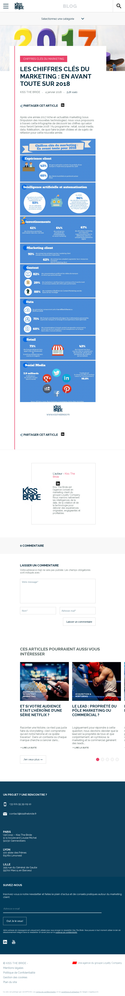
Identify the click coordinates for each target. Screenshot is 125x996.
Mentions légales (13, 967)
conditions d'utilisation (70, 992)
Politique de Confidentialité (19, 972)
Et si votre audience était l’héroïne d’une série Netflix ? (41, 710)
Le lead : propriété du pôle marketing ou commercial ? (94, 710)
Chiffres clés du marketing (43, 58)
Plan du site (10, 982)
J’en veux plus (33, 759)
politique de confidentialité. (66, 932)
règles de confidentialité (46, 992)
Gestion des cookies (15, 977)
